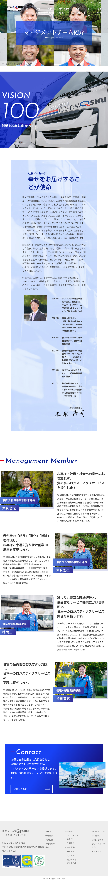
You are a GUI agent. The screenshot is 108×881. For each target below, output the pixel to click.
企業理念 (71, 843)
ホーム (27, 12)
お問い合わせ (20, 789)
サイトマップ (97, 851)
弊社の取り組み (64, 10)
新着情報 (99, 10)
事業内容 (50, 10)
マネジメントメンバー (72, 837)
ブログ (89, 12)
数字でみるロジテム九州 (72, 861)
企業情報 (38, 10)
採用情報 (78, 10)
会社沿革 (71, 851)
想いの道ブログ (98, 831)
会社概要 (71, 847)
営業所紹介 (72, 855)
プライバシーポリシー (98, 845)
